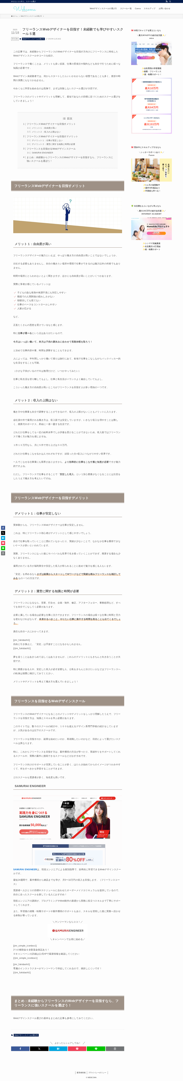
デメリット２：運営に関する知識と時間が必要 (53, 144)
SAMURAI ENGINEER (42, 153)
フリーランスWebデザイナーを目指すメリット (51, 124)
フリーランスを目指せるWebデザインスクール (51, 149)
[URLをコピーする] (115, 1048)
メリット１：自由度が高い (44, 128)
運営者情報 (81, 1073)
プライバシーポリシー (97, 1073)
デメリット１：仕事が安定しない (47, 140)
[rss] (166, 1)
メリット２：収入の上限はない (46, 132)
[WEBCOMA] (24, 8)
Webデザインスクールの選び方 (33, 39)
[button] (20, 1048)
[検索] (170, 1)
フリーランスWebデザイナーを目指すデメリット (52, 136)
